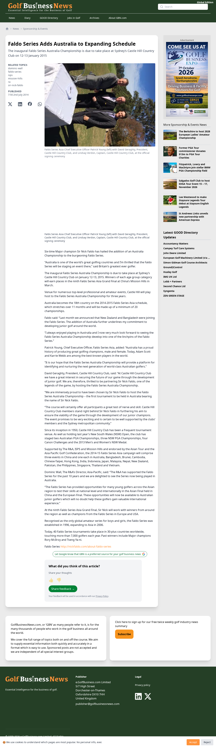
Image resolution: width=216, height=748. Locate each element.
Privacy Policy (102, 596)
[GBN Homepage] (80, 6)
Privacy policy (142, 685)
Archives (94, 17)
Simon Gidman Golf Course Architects (185, 262)
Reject (207, 742)
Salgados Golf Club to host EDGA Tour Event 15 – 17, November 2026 (194, 184)
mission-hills (15, 78)
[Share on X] (10, 104)
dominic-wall (15, 68)
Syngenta (168, 291)
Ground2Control (172, 267)
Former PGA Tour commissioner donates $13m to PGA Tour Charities (192, 152)
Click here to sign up (128, 622)
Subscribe (124, 634)
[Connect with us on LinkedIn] (139, 696)
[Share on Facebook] (30, 104)
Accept (193, 742)
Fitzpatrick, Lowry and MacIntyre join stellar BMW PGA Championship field (194, 167)
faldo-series (14, 71)
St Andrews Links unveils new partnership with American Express (193, 217)
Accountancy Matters (175, 243)
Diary (27, 17)
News (12, 17)
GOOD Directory (49, 17)
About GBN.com (118, 17)
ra (9, 81)
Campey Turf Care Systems (178, 248)
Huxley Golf (170, 272)
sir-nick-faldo (15, 85)
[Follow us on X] (148, 696)
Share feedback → (63, 589)
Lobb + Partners (172, 281)
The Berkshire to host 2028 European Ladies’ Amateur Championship (194, 135)
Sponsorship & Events (35, 28)
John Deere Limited (174, 253)
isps (10, 75)
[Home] (7, 28)
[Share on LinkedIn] (20, 104)
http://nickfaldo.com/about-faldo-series (86, 546)
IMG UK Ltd (170, 276)
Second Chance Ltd (174, 286)
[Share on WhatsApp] (40, 104)
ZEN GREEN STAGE (173, 295)
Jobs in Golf (73, 17)
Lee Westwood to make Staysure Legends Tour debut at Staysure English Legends (194, 201)
